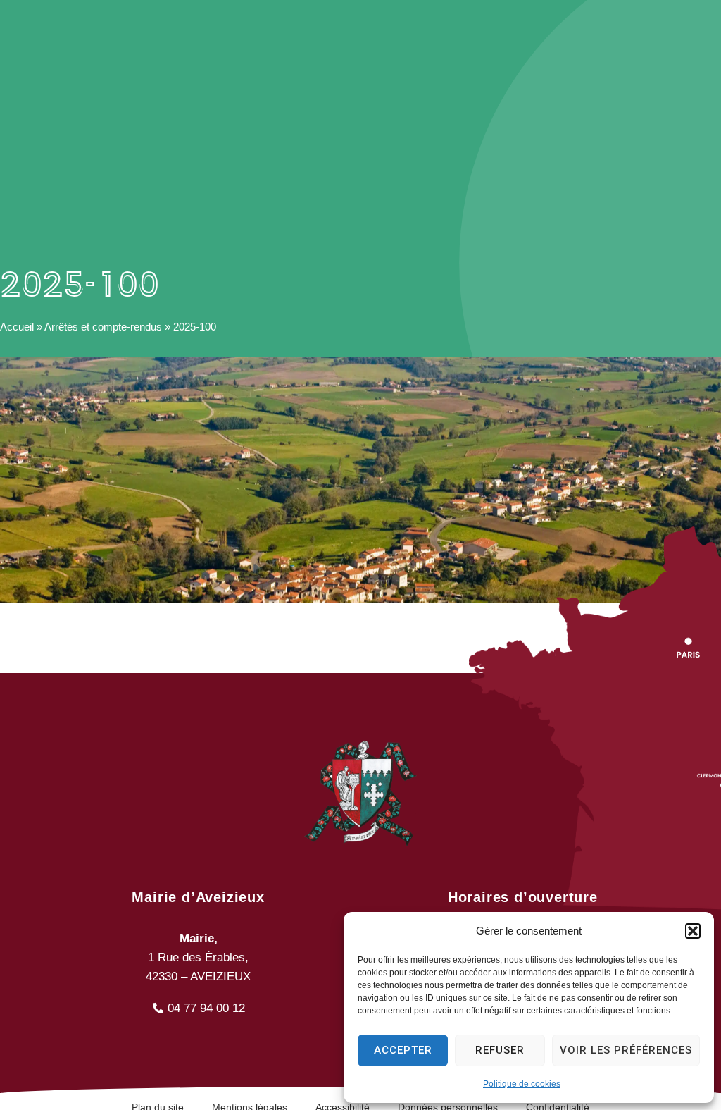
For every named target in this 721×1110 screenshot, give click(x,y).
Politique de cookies (521, 1084)
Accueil (17, 327)
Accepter (403, 1050)
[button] (693, 931)
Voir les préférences (626, 1050)
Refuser (500, 1050)
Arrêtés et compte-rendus (103, 327)
